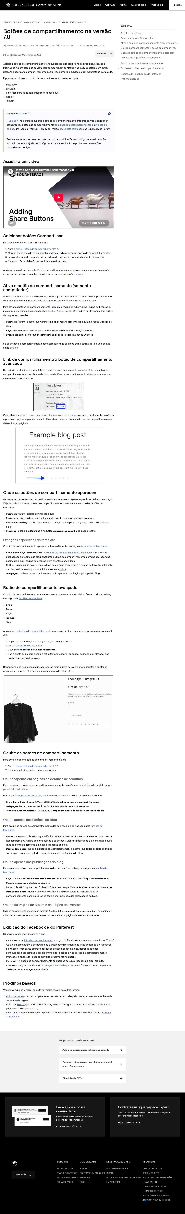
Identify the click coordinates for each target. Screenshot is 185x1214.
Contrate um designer (92, 1173)
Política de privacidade (156, 1196)
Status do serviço (67, 1173)
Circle (109, 1173)
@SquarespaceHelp (67, 1178)
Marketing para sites (154, 1187)
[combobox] (104, 53)
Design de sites (151, 1173)
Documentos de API (117, 1169)
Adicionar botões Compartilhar (137, 38)
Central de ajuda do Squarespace (22, 22)
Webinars (85, 1178)
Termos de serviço (153, 1191)
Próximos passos (130, 78)
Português (20, 1175)
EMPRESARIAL (113, 1182)
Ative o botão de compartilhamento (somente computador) (149, 43)
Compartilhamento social (73, 22)
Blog (82, 1182)
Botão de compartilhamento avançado (142, 63)
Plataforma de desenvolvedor (123, 1178)
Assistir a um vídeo (131, 33)
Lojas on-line (150, 1182)
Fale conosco (65, 1169)
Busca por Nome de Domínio (158, 1178)
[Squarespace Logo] (14, 1163)
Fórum (83, 1169)
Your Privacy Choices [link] (158, 1200)
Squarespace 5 (65, 1182)
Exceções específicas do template (141, 57)
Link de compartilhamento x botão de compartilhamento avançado (149, 47)
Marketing (49, 22)
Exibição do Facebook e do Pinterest (141, 73)
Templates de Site (152, 1169)
